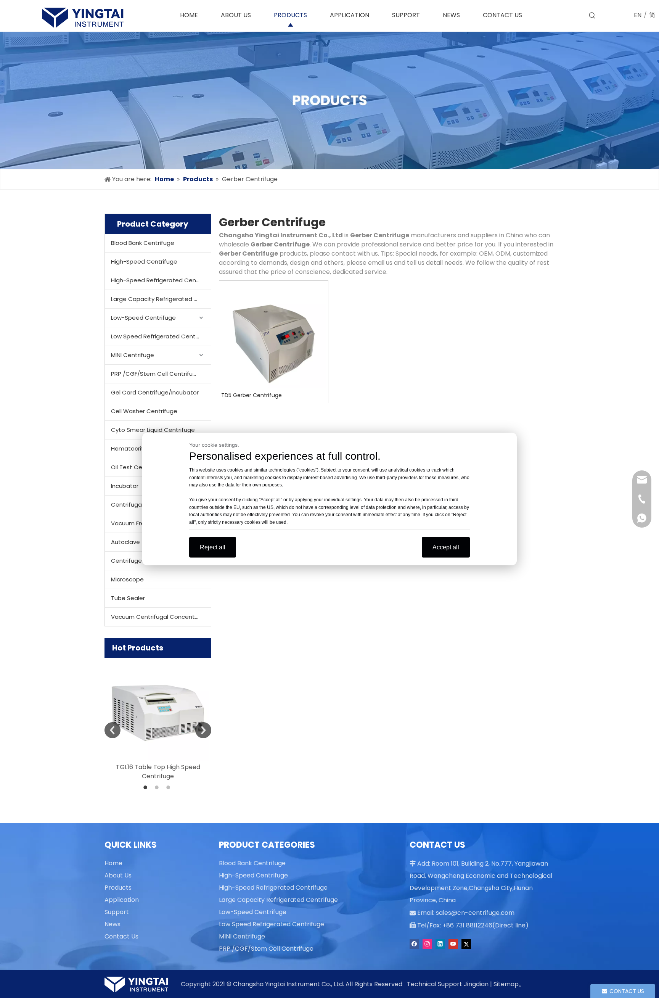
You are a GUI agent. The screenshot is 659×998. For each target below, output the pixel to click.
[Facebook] (414, 944)
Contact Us (121, 936)
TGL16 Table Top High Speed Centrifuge (158, 772)
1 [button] (146, 787)
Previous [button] (112, 730)
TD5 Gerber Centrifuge (251, 395)
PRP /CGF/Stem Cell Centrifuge (155, 374)
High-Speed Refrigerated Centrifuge (161, 280)
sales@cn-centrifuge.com (475, 912)
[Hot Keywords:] (592, 16)
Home (113, 863)
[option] (157, 719)
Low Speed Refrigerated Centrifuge (161, 336)
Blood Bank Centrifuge (142, 243)
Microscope (127, 579)
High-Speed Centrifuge (144, 262)
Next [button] (203, 730)
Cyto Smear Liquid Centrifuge (153, 430)
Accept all (445, 547)
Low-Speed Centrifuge (143, 318)
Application (121, 899)
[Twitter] (466, 944)
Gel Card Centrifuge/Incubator (155, 392)
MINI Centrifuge (132, 355)
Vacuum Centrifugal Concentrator (160, 617)
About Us (118, 875)
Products (118, 887)
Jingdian (476, 984)
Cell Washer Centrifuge (144, 411)
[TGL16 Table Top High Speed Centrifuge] (157, 709)
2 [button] (158, 787)
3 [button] (169, 787)
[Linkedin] (440, 944)
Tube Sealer (128, 598)
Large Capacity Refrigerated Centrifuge (161, 299)
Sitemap (506, 984)
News (112, 924)
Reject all (212, 547)
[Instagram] (427, 944)
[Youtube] (453, 944)
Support (116, 912)
